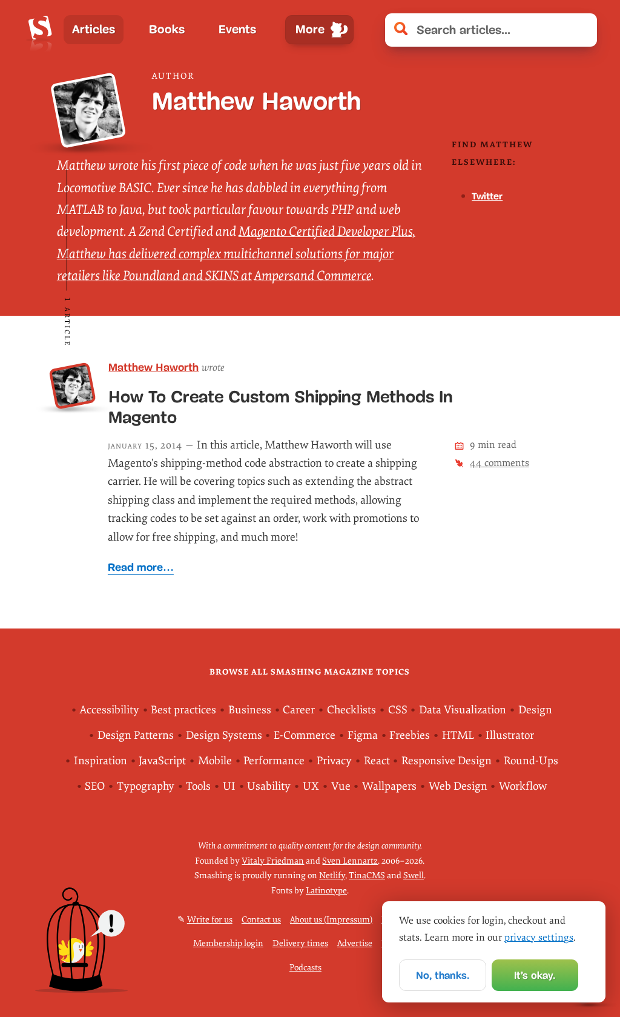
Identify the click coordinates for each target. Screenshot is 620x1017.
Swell (413, 875)
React (377, 761)
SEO (95, 786)
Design (535, 710)
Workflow (523, 786)
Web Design (458, 786)
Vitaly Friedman (273, 861)
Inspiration (100, 761)
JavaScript (162, 761)
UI (229, 786)
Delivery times (300, 943)
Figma (363, 735)
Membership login (228, 943)
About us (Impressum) (331, 919)
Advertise (354, 943)
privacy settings (538, 938)
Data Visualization (462, 710)
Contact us (261, 919)
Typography (145, 786)
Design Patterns (135, 735)
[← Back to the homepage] (40, 30)
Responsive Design (446, 761)
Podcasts (305, 967)
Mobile (215, 761)
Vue (341, 786)
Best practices (183, 710)
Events (237, 29)
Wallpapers (389, 786)
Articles (93, 29)
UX (311, 786)
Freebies (409, 735)
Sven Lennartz (350, 861)
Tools (198, 786)
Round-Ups (531, 761)
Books (167, 29)
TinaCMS (367, 875)
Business (249, 710)
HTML (458, 735)
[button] (581, 30)
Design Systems (224, 735)
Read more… (141, 567)
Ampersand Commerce (312, 275)
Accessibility (109, 710)
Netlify (332, 875)
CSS (397, 710)
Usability (269, 786)
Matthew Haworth (153, 367)
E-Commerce (304, 735)
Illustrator (510, 735)
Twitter (487, 196)
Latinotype (326, 890)
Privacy (334, 761)
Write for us (209, 919)
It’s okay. (534, 975)
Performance (274, 761)
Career (299, 710)
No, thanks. (442, 975)
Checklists (351, 710)
